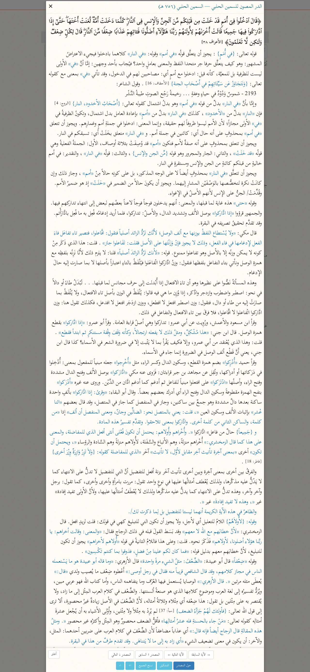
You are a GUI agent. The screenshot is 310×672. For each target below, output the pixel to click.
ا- (120, 665)
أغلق (54, 654)
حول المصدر (184, 665)
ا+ (130, 665)
